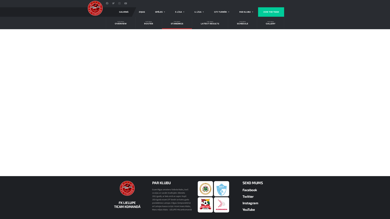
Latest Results (210, 23)
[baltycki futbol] (205, 204)
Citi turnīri (220, 12)
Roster (148, 23)
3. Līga (178, 12)
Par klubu (245, 12)
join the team (271, 12)
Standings (177, 23)
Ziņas (142, 12)
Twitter (248, 196)
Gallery (270, 23)
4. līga (197, 12)
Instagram (250, 203)
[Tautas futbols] (222, 204)
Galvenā (123, 12)
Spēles (159, 12)
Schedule (242, 23)
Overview (120, 23)
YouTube (249, 209)
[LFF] (205, 188)
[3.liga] (222, 189)
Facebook (250, 190)
